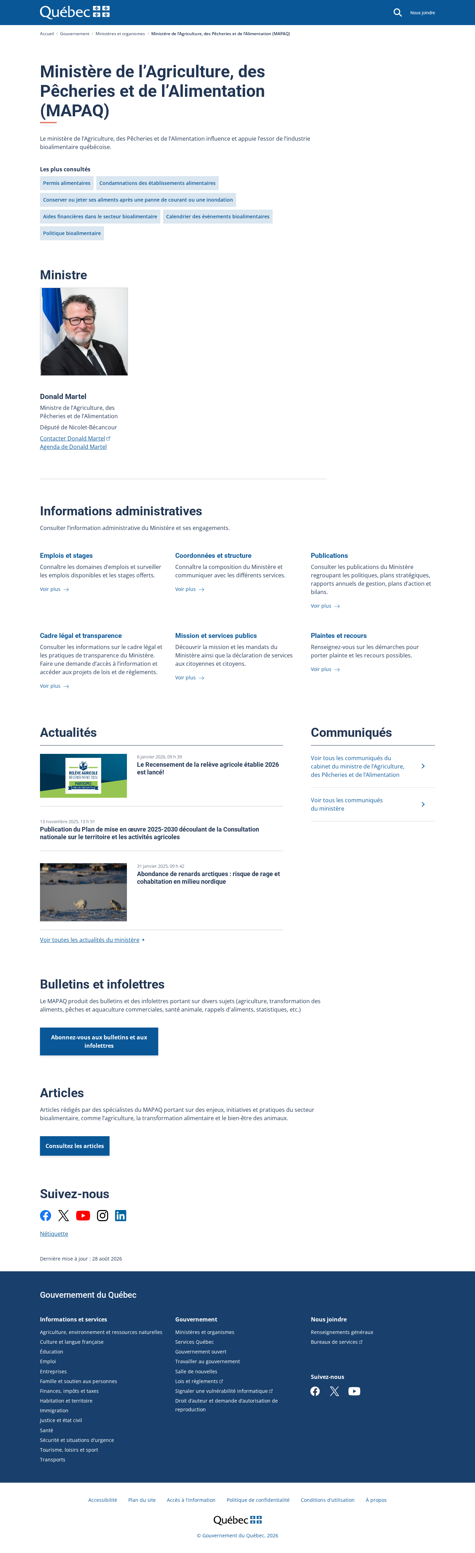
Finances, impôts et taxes (69, 1391)
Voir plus (51, 589)
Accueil (47, 34)
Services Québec (194, 1342)
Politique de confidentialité (258, 1500)
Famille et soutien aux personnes (78, 1381)
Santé (46, 1430)
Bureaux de (334, 1342)
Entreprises (53, 1371)
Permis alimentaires (66, 183)
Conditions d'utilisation (328, 1500)
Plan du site (142, 1500)
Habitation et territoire (66, 1400)
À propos (376, 1500)
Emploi (48, 1361)
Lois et (196, 1381)
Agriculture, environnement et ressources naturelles (101, 1332)
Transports (52, 1459)
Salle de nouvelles (196, 1371)
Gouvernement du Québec (88, 1295)
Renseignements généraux (342, 1332)
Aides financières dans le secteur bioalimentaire (100, 216)
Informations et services (73, 1319)
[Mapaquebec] (45, 1215)
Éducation (51, 1351)
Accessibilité (102, 1500)
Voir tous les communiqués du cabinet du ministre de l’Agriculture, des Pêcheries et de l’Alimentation (357, 766)
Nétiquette (54, 1234)
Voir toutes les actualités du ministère (89, 940)
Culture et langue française (72, 1342)
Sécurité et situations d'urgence (77, 1440)
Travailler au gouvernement (207, 1361)
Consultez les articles (75, 1146)
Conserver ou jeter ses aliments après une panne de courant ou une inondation (138, 199)
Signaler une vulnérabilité (221, 1391)
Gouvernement (74, 34)
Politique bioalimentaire (72, 233)
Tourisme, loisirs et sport (69, 1449)
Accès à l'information (191, 1500)
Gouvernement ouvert (200, 1351)
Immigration (54, 1410)
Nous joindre (422, 12)
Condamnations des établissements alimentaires (157, 183)
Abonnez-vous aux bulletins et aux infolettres (99, 1041)
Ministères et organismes (120, 34)
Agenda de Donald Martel (73, 447)
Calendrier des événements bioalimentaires (217, 216)
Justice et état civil (61, 1420)
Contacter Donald (72, 438)
